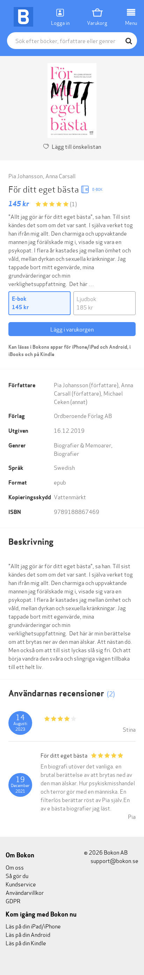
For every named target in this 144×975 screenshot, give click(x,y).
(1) (73, 204)
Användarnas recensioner (61, 693)
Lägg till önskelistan (76, 146)
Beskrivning (30, 541)
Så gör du (17, 875)
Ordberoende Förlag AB (83, 415)
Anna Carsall (60, 176)
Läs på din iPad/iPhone (33, 926)
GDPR (13, 901)
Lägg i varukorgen (72, 329)
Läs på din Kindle (26, 943)
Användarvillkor (25, 892)
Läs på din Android (28, 934)
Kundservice (21, 884)
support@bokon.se (113, 860)
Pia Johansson (25, 176)
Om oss (15, 867)
